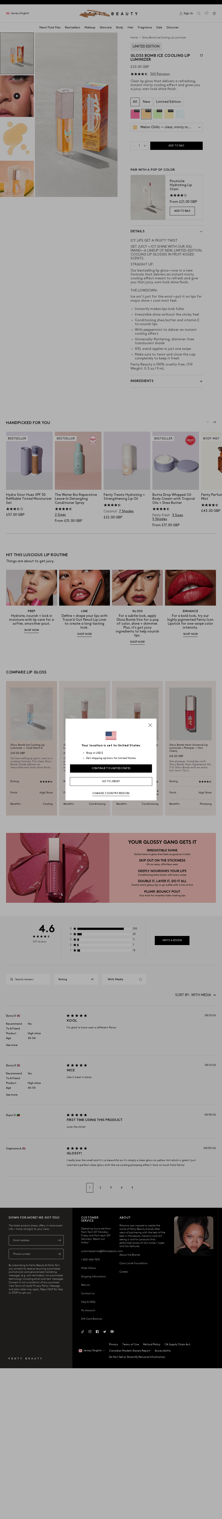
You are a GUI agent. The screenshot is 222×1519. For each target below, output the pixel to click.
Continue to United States (111, 768)
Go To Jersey (111, 781)
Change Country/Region (111, 793)
